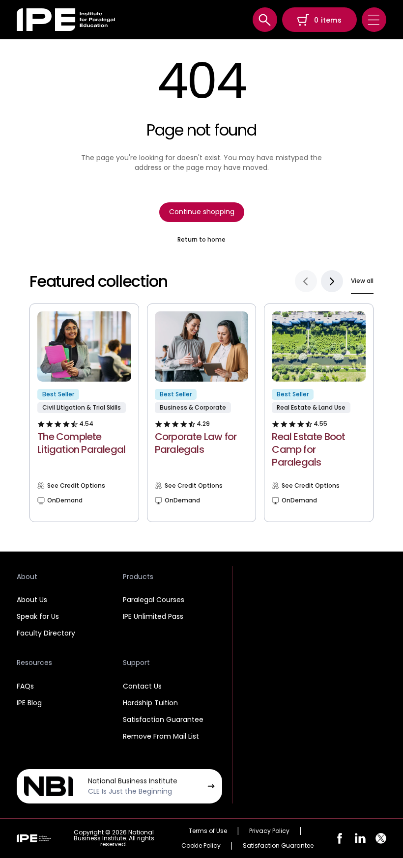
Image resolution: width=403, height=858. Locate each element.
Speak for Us (38, 616)
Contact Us (142, 686)
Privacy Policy (269, 831)
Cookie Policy (201, 846)
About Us (32, 600)
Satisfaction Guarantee (163, 719)
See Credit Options (76, 486)
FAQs (25, 686)
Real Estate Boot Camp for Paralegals (308, 449)
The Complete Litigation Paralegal (81, 443)
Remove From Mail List (161, 736)
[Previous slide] (306, 281)
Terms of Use (208, 831)
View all (362, 281)
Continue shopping (201, 212)
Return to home (201, 240)
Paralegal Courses (153, 600)
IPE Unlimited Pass (153, 616)
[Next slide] (332, 281)
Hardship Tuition (150, 703)
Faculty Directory (46, 633)
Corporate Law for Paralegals (195, 443)
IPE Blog (29, 703)
